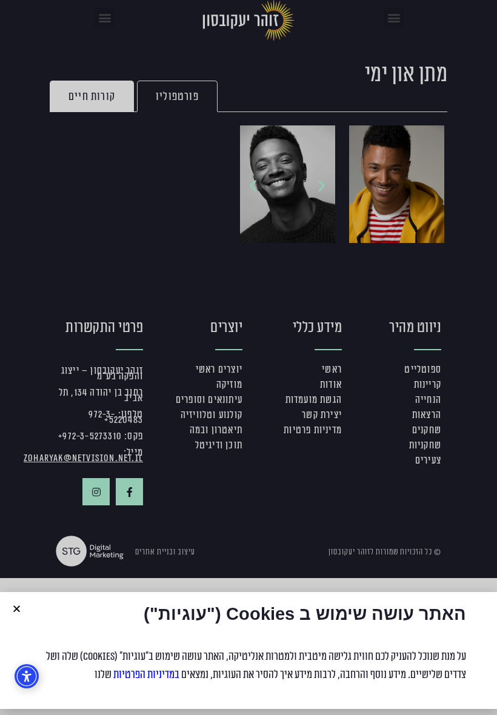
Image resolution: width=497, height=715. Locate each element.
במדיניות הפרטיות (146, 674)
